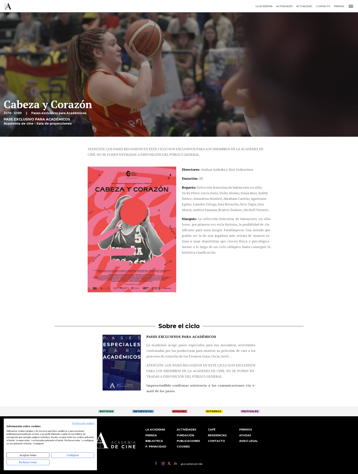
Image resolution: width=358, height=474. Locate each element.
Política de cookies (83, 423)
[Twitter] (170, 464)
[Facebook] (157, 464)
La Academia (264, 6)
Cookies (183, 446)
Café (211, 429)
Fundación (185, 435)
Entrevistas (143, 411)
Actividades (284, 6)
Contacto (323, 6)
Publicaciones (188, 441)
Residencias (217, 435)
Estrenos (213, 411)
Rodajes (179, 411)
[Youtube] (176, 464)
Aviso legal (248, 441)
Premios (245, 429)
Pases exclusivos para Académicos (181, 336)
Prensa (339, 6)
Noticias (106, 411)
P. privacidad (155, 446)
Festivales (250, 411)
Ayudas (245, 435)
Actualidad (304, 6)
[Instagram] (163, 464)
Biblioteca (154, 441)
